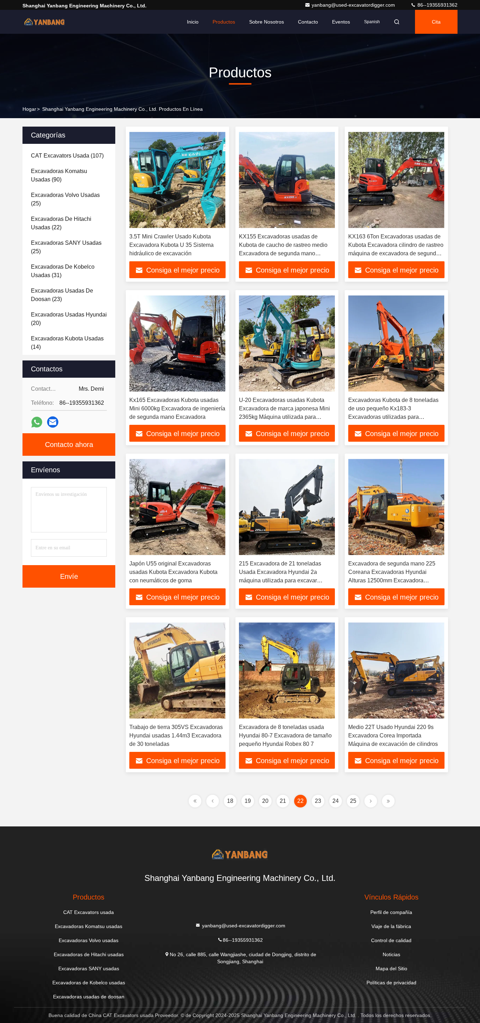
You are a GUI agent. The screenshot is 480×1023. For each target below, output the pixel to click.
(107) (67, 156)
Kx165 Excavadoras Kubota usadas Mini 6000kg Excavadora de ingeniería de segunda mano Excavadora (177, 408)
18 (230, 801)
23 (318, 801)
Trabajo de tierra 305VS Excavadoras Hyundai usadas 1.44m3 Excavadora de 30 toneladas (176, 735)
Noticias (391, 954)
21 (283, 801)
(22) (61, 223)
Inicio (193, 22)
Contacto (308, 22)
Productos (224, 22)
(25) (65, 199)
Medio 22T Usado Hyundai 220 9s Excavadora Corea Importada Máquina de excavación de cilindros (393, 735)
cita (436, 22)
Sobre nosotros (266, 22)
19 (248, 801)
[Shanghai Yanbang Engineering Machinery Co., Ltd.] (44, 21)
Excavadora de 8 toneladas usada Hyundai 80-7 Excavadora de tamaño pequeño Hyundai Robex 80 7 (285, 735)
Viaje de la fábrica (391, 926)
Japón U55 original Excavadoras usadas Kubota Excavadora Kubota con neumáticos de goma (173, 572)
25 (353, 801)
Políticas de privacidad (391, 982)
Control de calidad (391, 940)
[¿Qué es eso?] (37, 422)
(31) (63, 271)
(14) (67, 342)
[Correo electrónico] (52, 422)
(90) (59, 175)
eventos (341, 22)
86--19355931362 (437, 5)
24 (335, 801)
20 (265, 801)
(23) (62, 295)
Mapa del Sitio (391, 968)
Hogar (29, 109)
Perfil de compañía (391, 912)
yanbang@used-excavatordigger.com (354, 5)
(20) (69, 319)
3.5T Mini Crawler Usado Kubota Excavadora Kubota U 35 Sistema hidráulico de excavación (171, 245)
